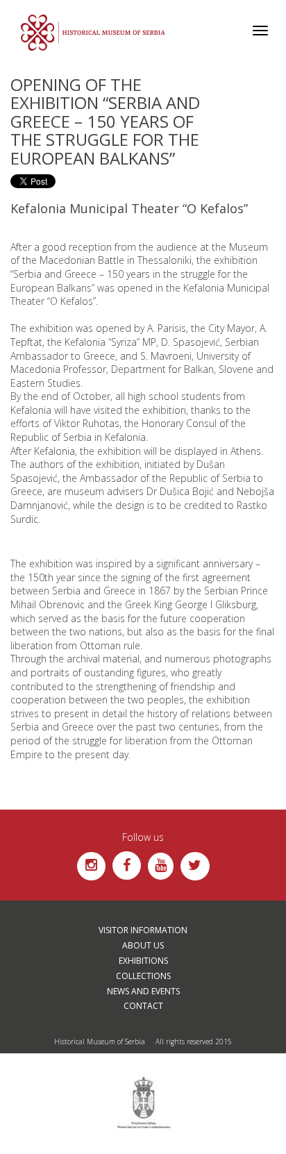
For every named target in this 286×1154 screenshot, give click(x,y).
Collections (143, 976)
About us (143, 945)
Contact (143, 1006)
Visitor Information (143, 930)
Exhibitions (143, 961)
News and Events (143, 991)
